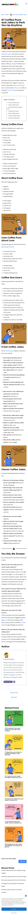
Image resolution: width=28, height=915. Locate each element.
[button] (26, 895)
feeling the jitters (9, 247)
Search (22, 861)
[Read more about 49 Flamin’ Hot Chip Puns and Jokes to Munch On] (14, 789)
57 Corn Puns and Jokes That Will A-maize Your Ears (13, 776)
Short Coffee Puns (13, 105)
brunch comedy (10, 90)
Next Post (14, 697)
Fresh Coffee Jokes (13, 113)
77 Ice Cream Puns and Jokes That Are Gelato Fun (13, 822)
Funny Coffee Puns (13, 102)
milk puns (17, 88)
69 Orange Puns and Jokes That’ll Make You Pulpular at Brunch (13, 845)
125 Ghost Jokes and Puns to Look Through (13, 876)
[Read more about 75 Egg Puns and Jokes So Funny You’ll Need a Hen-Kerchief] (14, 742)
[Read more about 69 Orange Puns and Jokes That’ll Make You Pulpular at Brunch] (14, 834)
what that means (6, 54)
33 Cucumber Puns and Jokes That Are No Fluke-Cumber (12, 729)
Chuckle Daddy (8, 659)
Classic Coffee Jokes (14, 115)
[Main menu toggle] (26, 3)
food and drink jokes (18, 85)
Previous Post (14, 692)
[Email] (14, 682)
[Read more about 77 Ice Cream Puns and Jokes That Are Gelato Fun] (14, 811)
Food (25, 14)
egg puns (4, 620)
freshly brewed (9, 351)
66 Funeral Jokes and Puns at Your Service (13, 880)
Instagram (12, 675)
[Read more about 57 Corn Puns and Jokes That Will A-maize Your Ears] (14, 766)
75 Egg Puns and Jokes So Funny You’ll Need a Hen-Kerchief (13, 753)
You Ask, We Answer (14, 118)
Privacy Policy (14, 912)
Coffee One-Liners (13, 111)
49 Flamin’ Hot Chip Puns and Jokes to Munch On (14, 799)
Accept (14, 909)
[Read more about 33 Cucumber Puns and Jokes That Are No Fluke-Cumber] (14, 718)
